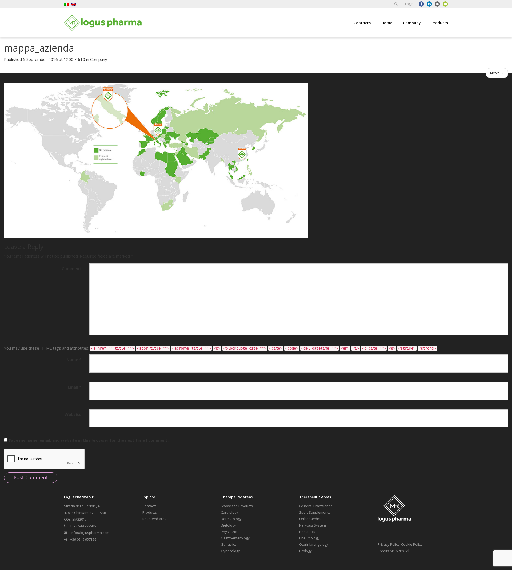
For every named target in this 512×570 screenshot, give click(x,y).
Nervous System (312, 525)
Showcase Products (237, 506)
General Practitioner (315, 506)
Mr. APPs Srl (399, 550)
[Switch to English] (73, 4)
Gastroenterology (235, 538)
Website (73, 414)
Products (439, 22)
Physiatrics (229, 531)
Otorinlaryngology (313, 544)
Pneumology (309, 538)
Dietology (228, 525)
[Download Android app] (445, 4)
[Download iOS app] (437, 4)
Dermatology (231, 518)
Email (74, 387)
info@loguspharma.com (90, 532)
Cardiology (229, 512)
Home (386, 22)
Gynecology (230, 550)
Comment (71, 268)
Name (73, 359)
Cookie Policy (411, 544)
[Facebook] (421, 4)
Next (497, 73)
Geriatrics (229, 544)
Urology (305, 550)
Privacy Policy (388, 544)
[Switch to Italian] (66, 4)
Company (412, 22)
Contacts (362, 22)
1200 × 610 (74, 59)
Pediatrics (307, 531)
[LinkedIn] (429, 4)
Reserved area (154, 518)
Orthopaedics (310, 518)
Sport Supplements (314, 512)
